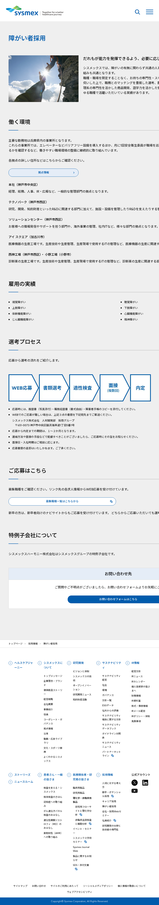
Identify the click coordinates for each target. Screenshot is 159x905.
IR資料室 (136, 700)
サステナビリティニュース (111, 744)
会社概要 (48, 704)
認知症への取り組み (53, 803)
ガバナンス (108, 695)
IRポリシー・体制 (140, 716)
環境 (104, 690)
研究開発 (78, 663)
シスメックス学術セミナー (82, 839)
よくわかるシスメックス (53, 758)
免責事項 (136, 721)
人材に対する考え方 (111, 785)
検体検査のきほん (53, 796)
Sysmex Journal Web (81, 849)
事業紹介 (48, 709)
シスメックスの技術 (82, 678)
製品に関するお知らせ (82, 858)
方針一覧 (106, 700)
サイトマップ (20, 885)
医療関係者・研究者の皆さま (82, 777)
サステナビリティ (111, 665)
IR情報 (135, 663)
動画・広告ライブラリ (53, 740)
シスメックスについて (53, 665)
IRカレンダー (138, 681)
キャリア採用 (109, 801)
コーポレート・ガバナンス (53, 721)
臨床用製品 (79, 787)
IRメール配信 (138, 711)
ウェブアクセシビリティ (79, 891)
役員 (46, 714)
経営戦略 (48, 699)
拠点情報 (48, 728)
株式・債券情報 (139, 705)
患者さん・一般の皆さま (53, 777)
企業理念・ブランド (53, 683)
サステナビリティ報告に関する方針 (111, 717)
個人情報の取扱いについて (132, 885)
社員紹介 (111, 820)
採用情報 (107, 774)
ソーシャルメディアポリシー (98, 885)
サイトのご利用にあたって (64, 885)
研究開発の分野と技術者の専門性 (111, 827)
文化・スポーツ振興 (53, 749)
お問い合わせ (39, 885)
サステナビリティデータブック (111, 726)
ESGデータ (108, 705)
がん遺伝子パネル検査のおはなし (53, 813)
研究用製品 (79, 792)
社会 (104, 685)
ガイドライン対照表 (111, 735)
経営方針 (136, 671)
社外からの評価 (110, 710)
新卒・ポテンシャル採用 (111, 794)
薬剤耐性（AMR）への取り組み (53, 835)
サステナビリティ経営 (111, 677)
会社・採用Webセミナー (111, 813)
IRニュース (137, 676)
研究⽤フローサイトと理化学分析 (83, 810)
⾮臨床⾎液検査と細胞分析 (83, 821)
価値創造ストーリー (53, 692)
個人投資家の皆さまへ (140, 688)
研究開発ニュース (82, 694)
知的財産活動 (80, 699)
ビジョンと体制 (81, 671)
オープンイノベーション (82, 687)
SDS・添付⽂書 (82, 864)
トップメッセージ (53, 675)
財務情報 (136, 695)
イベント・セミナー (82, 830)
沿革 (46, 733)
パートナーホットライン (111, 753)
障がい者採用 (109, 806)
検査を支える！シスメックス (53, 789)
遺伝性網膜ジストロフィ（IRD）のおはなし (53, 824)
